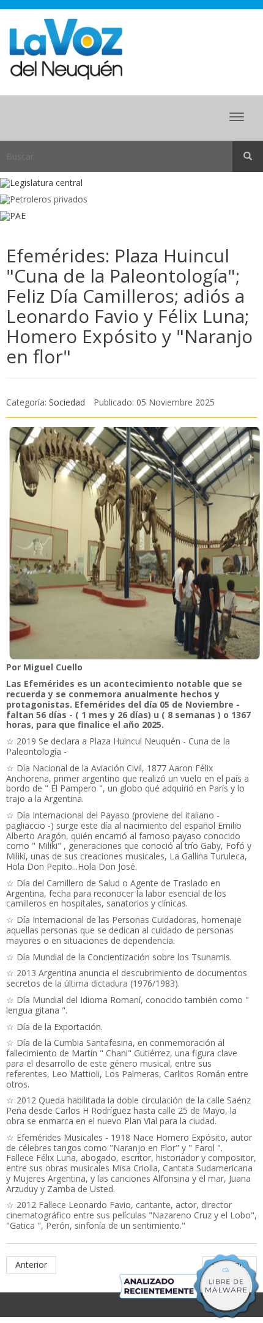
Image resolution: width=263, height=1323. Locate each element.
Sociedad (67, 402)
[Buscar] (247, 156)
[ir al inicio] (65, 48)
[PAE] (131, 216)
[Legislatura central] (131, 183)
